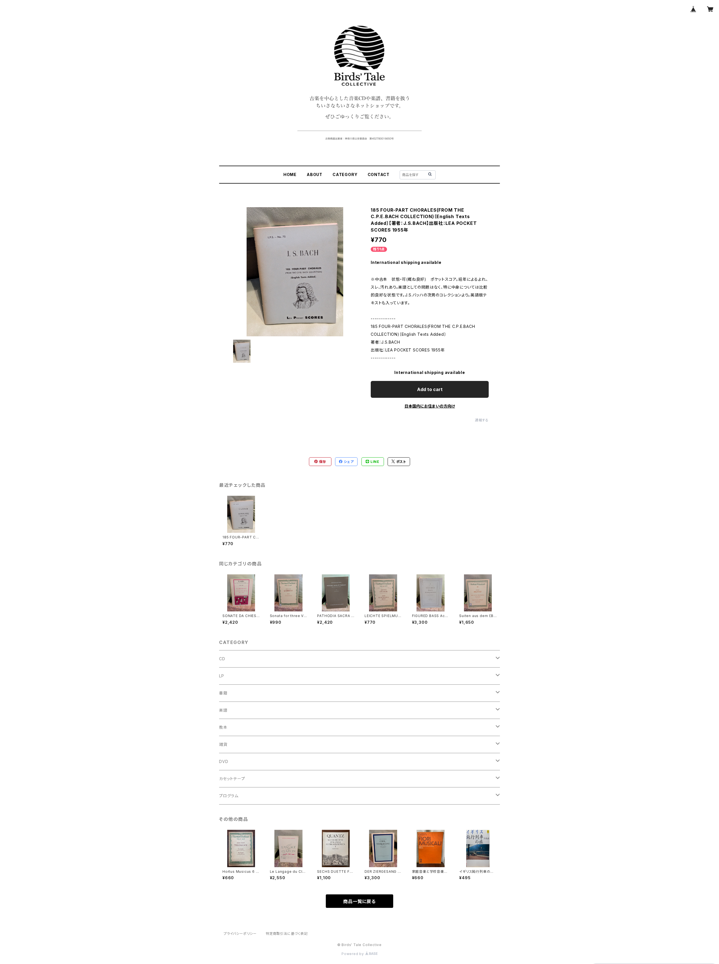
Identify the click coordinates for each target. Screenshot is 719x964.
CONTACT (379, 174)
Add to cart (430, 389)
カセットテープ (232, 778)
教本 (223, 727)
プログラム (228, 795)
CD (222, 658)
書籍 (223, 693)
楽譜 (223, 710)
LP (221, 675)
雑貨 (223, 744)
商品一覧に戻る (359, 901)
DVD (223, 761)
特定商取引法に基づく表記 (287, 933)
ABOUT (314, 174)
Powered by (353, 954)
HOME (290, 174)
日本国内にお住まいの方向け (429, 406)
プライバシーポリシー (240, 933)
